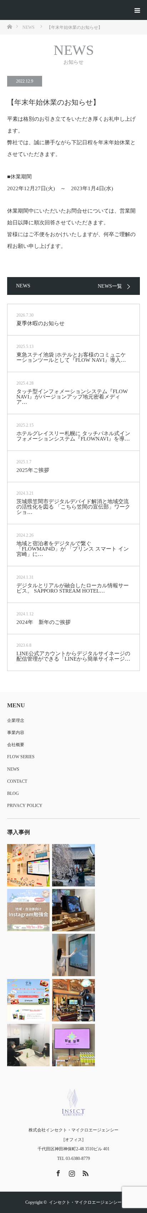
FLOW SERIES (21, 756)
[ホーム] (9, 26)
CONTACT (17, 781)
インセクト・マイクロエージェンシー (85, 1202)
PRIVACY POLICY (24, 805)
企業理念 (15, 720)
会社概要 (15, 744)
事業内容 (15, 732)
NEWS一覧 (110, 286)
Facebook (57, 1172)
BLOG (13, 793)
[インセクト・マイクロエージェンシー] (73, 1102)
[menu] (137, 10)
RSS (84, 1172)
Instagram (71, 1172)
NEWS (13, 769)
